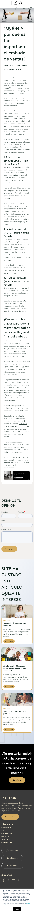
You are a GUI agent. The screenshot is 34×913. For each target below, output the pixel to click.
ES (24, 8)
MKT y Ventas (22, 65)
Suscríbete (17, 780)
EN (28, 8)
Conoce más (10, 817)
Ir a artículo (9, 641)
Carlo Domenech (14, 69)
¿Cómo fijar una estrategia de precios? (15, 712)
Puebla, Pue (5, 836)
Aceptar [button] (17, 909)
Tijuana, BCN (5, 840)
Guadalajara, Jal (6, 833)
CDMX (3, 830)
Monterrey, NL (6, 827)
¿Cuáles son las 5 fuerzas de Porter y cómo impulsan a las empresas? (14, 668)
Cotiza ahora (12, 865)
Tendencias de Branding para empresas (14, 624)
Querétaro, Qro (6, 843)
